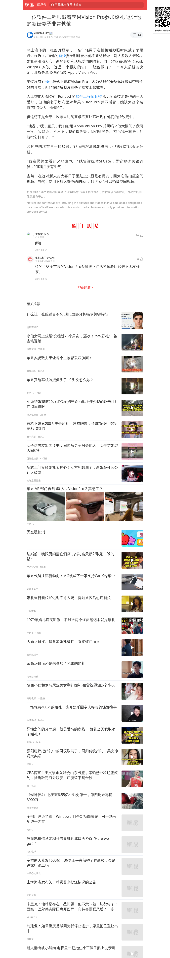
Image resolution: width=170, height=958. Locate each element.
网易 (29, 5)
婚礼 (48, 81)
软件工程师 (85, 96)
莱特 (98, 96)
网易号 (41, 5)
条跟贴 (84, 287)
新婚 (62, 55)
